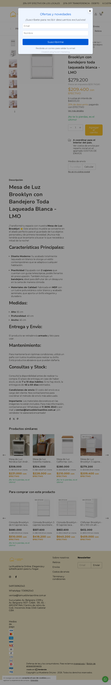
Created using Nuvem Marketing (55, 52)
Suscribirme (56, 42)
